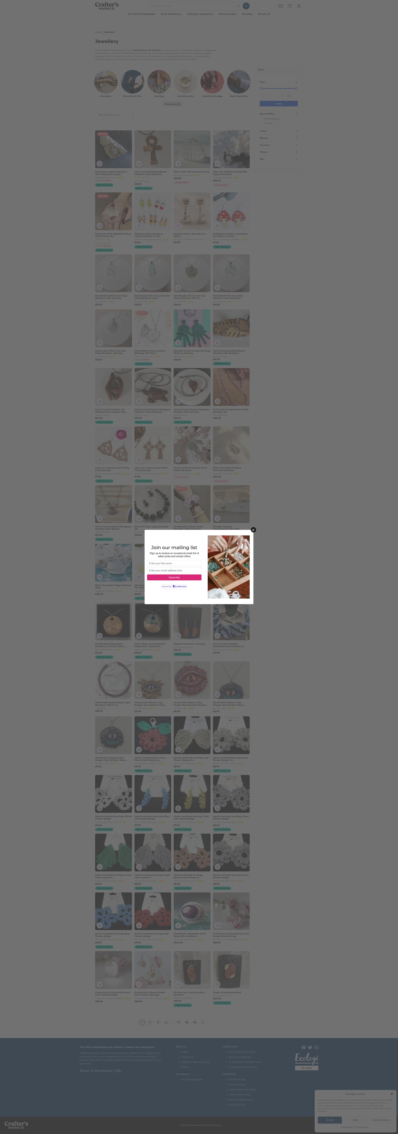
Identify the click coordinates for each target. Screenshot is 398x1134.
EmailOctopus (180, 586)
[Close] (253, 529)
